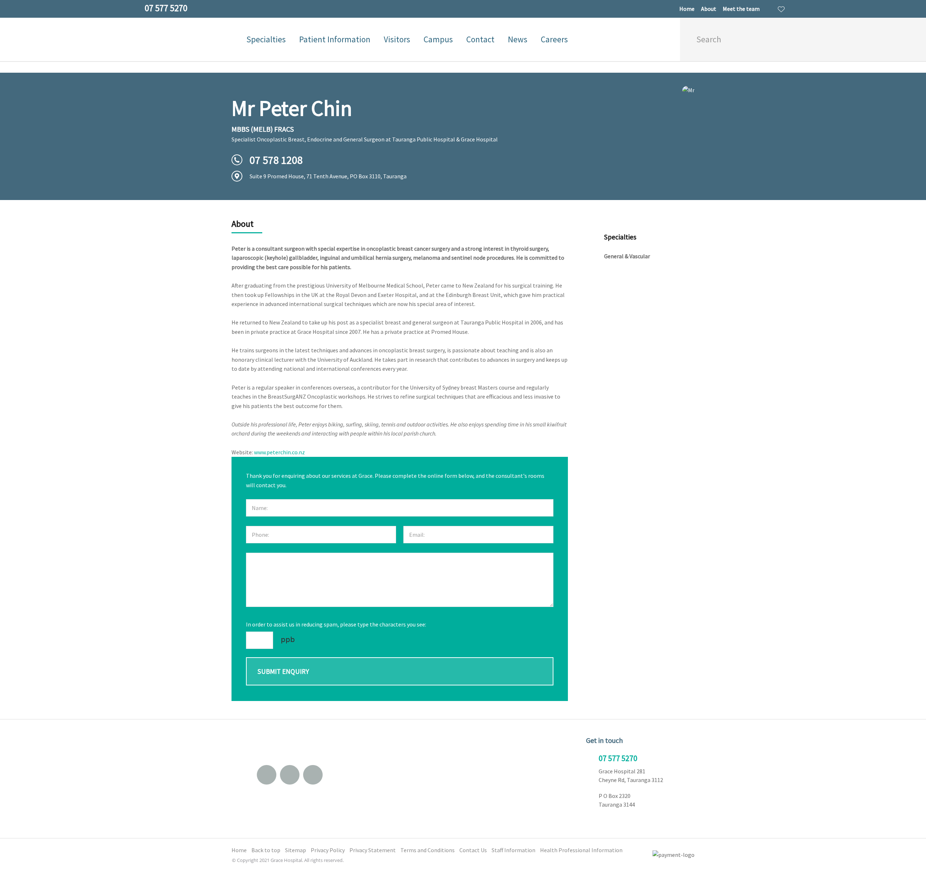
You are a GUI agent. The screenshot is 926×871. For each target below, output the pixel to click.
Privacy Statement (372, 850)
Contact (480, 39)
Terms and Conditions (427, 850)
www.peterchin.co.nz (279, 452)
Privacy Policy (328, 850)
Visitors (397, 39)
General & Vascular (627, 256)
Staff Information (513, 850)
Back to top (265, 850)
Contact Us (473, 850)
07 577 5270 (618, 758)
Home (686, 8)
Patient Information (334, 39)
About (708, 8)
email (266, 775)
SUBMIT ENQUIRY (283, 671)
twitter (313, 775)
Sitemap (295, 850)
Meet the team (741, 8)
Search (783, 39)
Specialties (266, 39)
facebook (290, 775)
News (517, 39)
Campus (438, 39)
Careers (554, 39)
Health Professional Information (581, 850)
